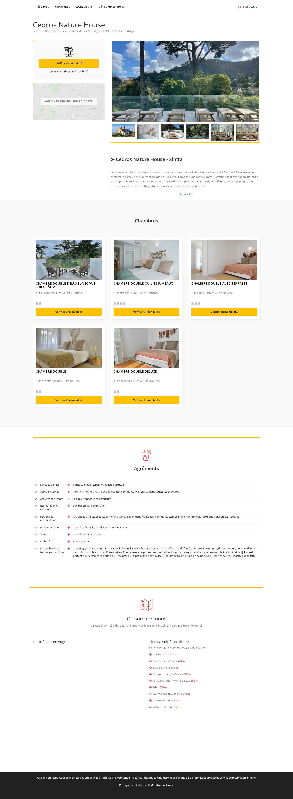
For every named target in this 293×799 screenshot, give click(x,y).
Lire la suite (185, 194)
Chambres (62, 6)
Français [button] (250, 6)
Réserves (42, 6)
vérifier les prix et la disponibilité (69, 71)
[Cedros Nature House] (185, 81)
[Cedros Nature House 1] (123, 130)
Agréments (84, 6)
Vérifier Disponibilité (68, 312)
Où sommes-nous (112, 6)
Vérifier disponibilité (69, 63)
